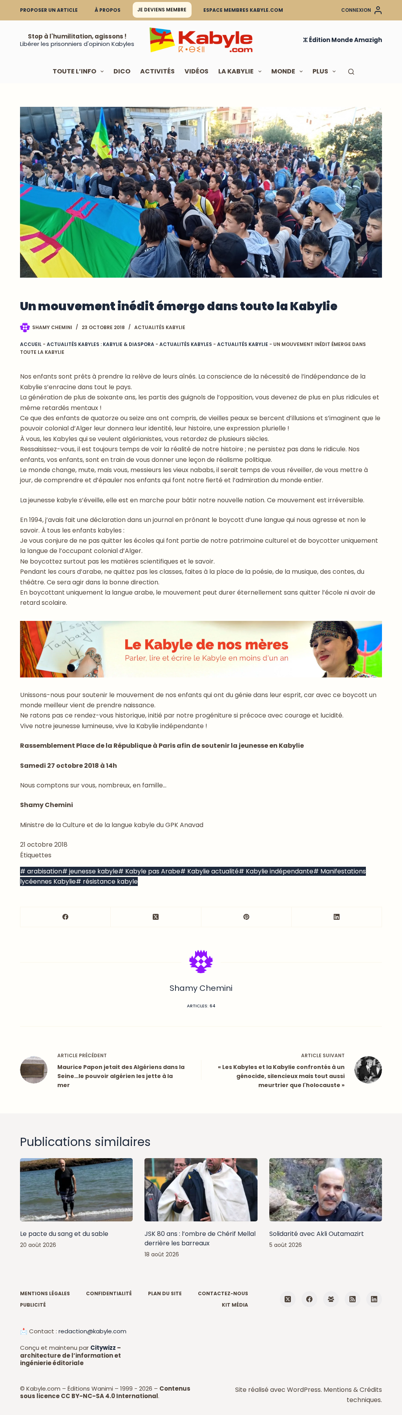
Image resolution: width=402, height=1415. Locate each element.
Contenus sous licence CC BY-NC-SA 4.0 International (105, 1392)
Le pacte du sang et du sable (64, 1233)
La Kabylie (236, 71)
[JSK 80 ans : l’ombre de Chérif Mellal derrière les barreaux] (200, 1190)
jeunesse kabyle (90, 871)
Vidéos (196, 71)
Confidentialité (109, 1294)
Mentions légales (45, 1294)
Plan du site (165, 1294)
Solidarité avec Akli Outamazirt (316, 1233)
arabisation (41, 871)
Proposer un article (49, 10)
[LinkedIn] (337, 917)
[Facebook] (65, 917)
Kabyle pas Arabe (149, 871)
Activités (157, 71)
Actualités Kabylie (159, 327)
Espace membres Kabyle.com (243, 10)
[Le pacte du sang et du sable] (76, 1190)
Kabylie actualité (209, 871)
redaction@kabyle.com (92, 1331)
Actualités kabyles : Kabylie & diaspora (100, 344)
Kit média (235, 1305)
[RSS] (352, 1299)
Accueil (31, 344)
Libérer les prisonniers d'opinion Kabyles (77, 44)
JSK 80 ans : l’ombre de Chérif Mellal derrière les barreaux (200, 1238)
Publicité (33, 1305)
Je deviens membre (161, 9)
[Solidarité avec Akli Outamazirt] (325, 1190)
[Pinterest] (246, 917)
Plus (320, 71)
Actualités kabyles (185, 344)
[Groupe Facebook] (331, 1299)
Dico (121, 71)
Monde (283, 71)
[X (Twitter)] (156, 917)
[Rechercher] (351, 72)
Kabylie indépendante (276, 871)
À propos (108, 10)
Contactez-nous (223, 1294)
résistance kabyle (107, 881)
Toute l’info (74, 71)
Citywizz (103, 1348)
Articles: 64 (201, 1006)
